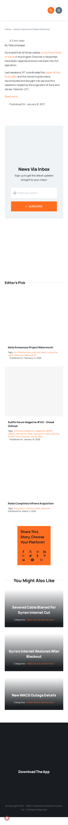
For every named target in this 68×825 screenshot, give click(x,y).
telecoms (19, 355)
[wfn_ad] (34, 223)
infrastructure (24, 352)
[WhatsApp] (23, 556)
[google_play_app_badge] (33, 787)
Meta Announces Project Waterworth (30, 347)
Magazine (40, 430)
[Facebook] (23, 552)
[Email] (41, 560)
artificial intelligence (24, 430)
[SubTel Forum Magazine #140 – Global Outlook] (34, 391)
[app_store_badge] (35, 777)
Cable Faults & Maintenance (40, 619)
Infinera (30, 508)
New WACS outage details (34, 695)
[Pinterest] (44, 556)
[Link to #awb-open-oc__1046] (51, 10)
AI (14, 352)
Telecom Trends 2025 (32, 436)
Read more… (12, 96)
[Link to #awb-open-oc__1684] (59, 10)
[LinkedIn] (44, 552)
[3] (34, 736)
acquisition (19, 508)
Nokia (37, 508)
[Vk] (23, 560)
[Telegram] (30, 556)
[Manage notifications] (6, 818)
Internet (36, 352)
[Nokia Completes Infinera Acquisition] (34, 450)
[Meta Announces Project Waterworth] (34, 294)
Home (8, 29)
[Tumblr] (37, 556)
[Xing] (32, 560)
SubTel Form (14, 436)
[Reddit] (37, 552)
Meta (43, 352)
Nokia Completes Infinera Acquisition (31, 503)
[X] (30, 552)
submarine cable (24, 433)
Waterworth (30, 355)
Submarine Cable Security (46, 433)
